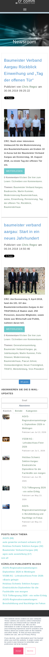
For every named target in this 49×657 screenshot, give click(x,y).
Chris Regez (29, 86)
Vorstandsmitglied (13, 365)
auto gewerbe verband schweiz (22, 542)
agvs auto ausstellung (17, 554)
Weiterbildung (20, 369)
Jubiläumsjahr (11, 353)
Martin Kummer (25, 191)
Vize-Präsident (36, 369)
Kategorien (31, 411)
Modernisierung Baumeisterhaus (20, 195)
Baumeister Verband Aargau (28, 187)
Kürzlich (7, 411)
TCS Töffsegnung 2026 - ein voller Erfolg (25, 595)
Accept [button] (18, 651)
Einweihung (17, 199)
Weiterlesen (14, 171)
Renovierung (31, 199)
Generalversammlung (24, 345)
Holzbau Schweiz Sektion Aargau (23, 546)
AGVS (8, 538)
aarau (7, 199)
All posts (24, 382)
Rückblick (26, 203)
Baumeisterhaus (12, 207)
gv (35, 349)
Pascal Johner (29, 361)
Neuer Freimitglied (33, 365)
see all (4, 558)
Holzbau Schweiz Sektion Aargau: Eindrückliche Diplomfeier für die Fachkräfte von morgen (21, 588)
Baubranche (10, 191)
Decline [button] (30, 651)
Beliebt (18, 411)
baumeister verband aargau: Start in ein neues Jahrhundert (22, 231)
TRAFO (8, 369)
